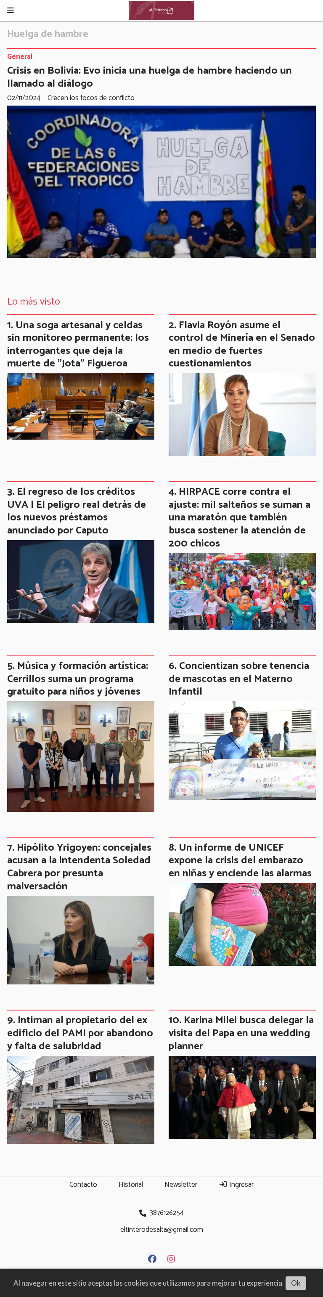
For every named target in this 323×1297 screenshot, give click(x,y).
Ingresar (241, 1185)
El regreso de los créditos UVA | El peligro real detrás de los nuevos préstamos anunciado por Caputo (76, 511)
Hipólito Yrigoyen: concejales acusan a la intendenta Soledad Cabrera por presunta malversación (79, 867)
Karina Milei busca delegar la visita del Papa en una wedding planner (241, 1033)
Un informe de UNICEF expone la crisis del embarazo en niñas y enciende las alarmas (240, 860)
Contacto (83, 1185)
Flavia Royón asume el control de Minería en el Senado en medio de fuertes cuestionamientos (242, 344)
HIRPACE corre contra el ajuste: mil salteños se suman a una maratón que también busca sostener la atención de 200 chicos (239, 517)
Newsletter (180, 1185)
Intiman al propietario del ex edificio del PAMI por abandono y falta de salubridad (80, 1033)
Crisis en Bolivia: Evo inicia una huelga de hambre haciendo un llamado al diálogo (149, 77)
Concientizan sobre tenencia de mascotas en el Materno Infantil (239, 679)
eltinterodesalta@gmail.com (161, 1230)
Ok (296, 1282)
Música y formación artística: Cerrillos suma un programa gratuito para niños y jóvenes (77, 679)
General (19, 57)
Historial (131, 1185)
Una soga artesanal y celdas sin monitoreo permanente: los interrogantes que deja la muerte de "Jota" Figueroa (78, 344)
